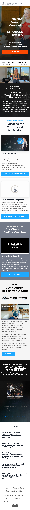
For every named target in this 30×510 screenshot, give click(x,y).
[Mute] (25, 82)
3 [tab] (10, 416)
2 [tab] (7, 416)
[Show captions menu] (22, 82)
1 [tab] (5, 416)
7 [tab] (20, 416)
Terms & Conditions (15, 491)
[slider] (13, 82)
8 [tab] (22, 416)
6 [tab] (17, 416)
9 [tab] (25, 416)
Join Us (8, 488)
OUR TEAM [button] (8, 354)
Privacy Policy (19, 488)
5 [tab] (15, 416)
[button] (15, 52)
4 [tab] (12, 416)
